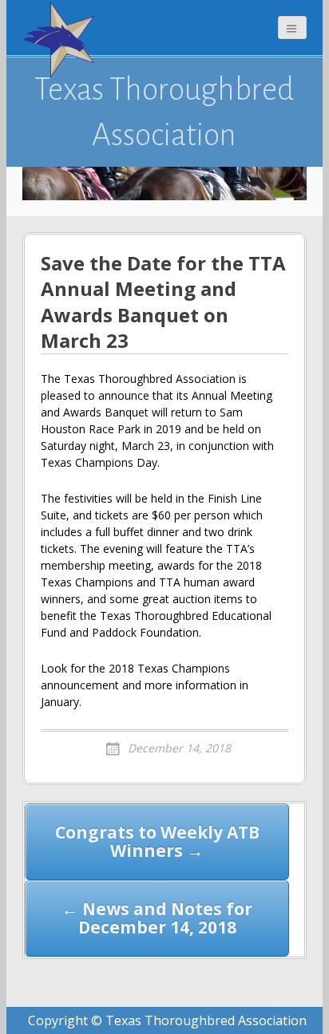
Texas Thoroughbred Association (164, 112)
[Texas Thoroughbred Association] (62, 40)
